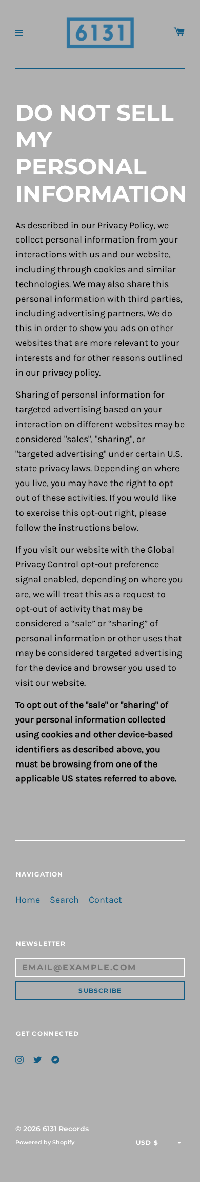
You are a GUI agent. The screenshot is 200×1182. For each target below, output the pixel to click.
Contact (105, 899)
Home (27, 899)
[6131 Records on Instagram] (19, 1058)
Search (64, 899)
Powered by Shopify (44, 1142)
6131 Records (66, 1128)
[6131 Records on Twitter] (37, 1058)
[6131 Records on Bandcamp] (55, 1058)
